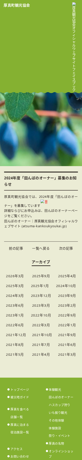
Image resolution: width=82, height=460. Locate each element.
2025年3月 (15, 285)
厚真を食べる (19, 409)
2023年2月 (67, 305)
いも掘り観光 (58, 412)
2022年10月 (41, 315)
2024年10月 (66, 285)
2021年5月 (15, 354)
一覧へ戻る (41, 248)
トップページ (19, 389)
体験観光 (55, 389)
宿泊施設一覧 (19, 432)
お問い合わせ (19, 456)
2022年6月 (15, 325)
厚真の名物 (56, 443)
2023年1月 (15, 315)
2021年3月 (67, 354)
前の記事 (16, 248)
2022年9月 (67, 315)
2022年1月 (67, 325)
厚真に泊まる (19, 425)
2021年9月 (67, 334)
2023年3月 (41, 305)
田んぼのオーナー (61, 397)
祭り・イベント (59, 436)
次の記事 (66, 248)
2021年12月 (16, 334)
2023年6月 (15, 305)
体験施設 (55, 428)
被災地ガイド (19, 397)
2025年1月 (40, 285)
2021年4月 (41, 354)
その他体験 (56, 420)
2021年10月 (42, 334)
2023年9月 (67, 295)
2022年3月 (41, 325)
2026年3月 (15, 276)
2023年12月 (41, 295)
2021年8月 (15, 344)
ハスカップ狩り (59, 405)
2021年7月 (41, 344)
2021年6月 (67, 344)
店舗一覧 (16, 417)
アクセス (16, 449)
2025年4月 (67, 276)
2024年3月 (15, 295)
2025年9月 (41, 276)
